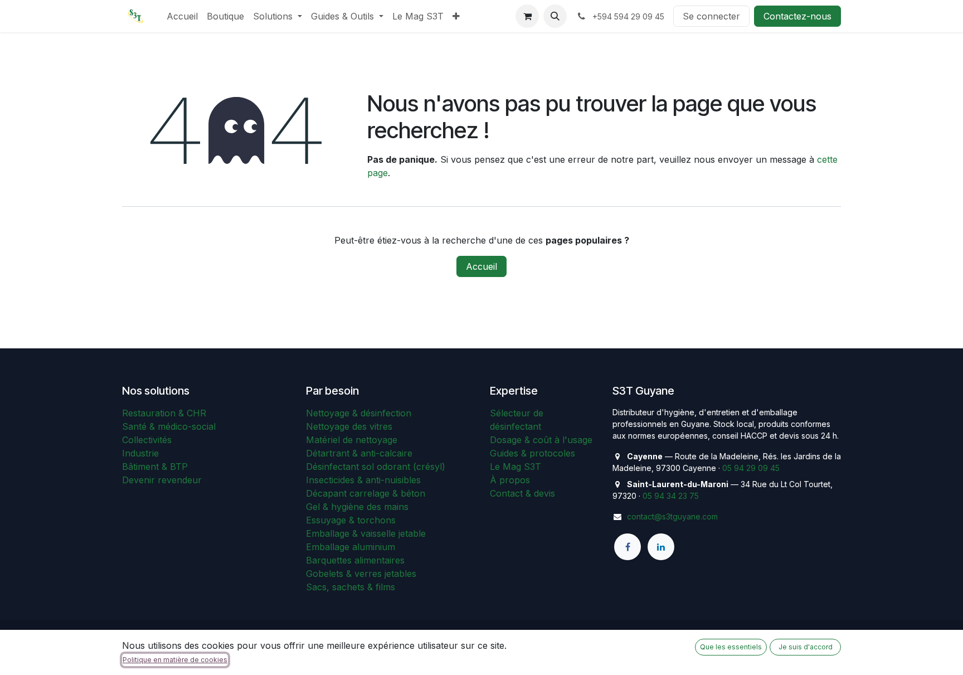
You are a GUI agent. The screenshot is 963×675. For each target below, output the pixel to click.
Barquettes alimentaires (355, 560)
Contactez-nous (797, 16)
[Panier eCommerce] (527, 16)
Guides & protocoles (532, 453)
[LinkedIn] (661, 546)
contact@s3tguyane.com (672, 516)
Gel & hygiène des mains (357, 506)
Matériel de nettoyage (351, 439)
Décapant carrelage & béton (365, 493)
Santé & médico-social (169, 426)
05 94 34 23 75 (671, 496)
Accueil (481, 266)
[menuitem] (182, 16)
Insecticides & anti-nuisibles (363, 479)
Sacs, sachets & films (350, 587)
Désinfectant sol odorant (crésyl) (375, 466)
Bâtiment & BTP (155, 466)
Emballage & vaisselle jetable (366, 533)
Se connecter (711, 16)
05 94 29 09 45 (751, 468)
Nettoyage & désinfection (358, 413)
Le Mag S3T (515, 466)
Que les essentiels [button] (731, 647)
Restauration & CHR (164, 413)
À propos (510, 479)
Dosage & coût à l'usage (541, 439)
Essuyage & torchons (351, 520)
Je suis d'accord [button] (806, 647)
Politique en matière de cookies (175, 659)
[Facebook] (627, 546)
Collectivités (147, 439)
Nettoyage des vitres (349, 426)
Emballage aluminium (350, 546)
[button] (555, 16)
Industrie (140, 453)
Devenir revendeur (162, 479)
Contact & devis (522, 493)
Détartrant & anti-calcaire (359, 453)
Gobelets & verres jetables (361, 573)
